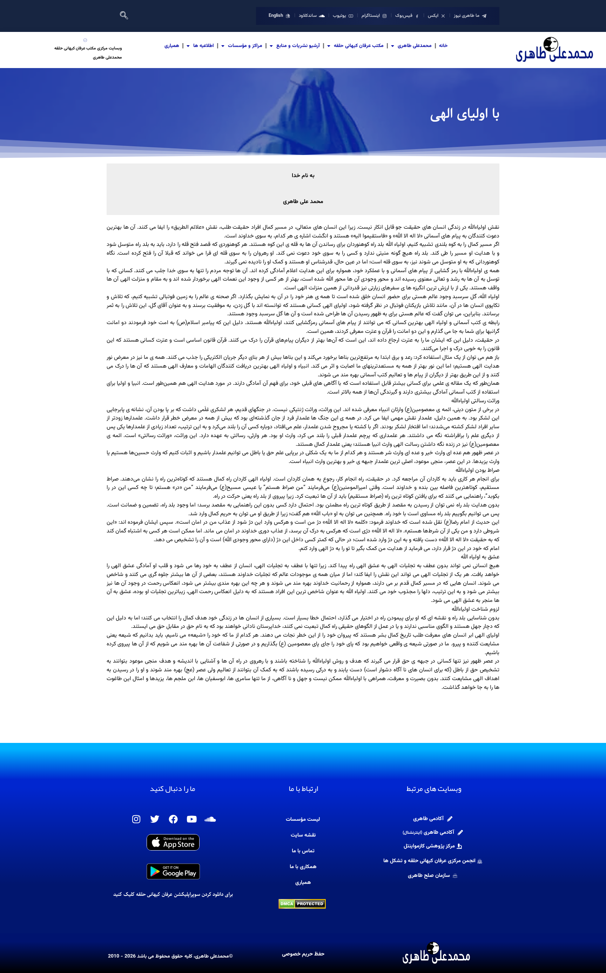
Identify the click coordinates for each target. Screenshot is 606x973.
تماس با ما (303, 851)
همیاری (171, 46)
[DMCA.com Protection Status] (302, 904)
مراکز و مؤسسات (245, 46)
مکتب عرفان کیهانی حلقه (359, 46)
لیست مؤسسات (303, 820)
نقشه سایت (303, 835)
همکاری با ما (303, 867)
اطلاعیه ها (203, 46)
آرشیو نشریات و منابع (298, 46)
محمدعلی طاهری (415, 46)
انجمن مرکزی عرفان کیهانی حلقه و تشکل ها (429, 861)
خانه (443, 46)
